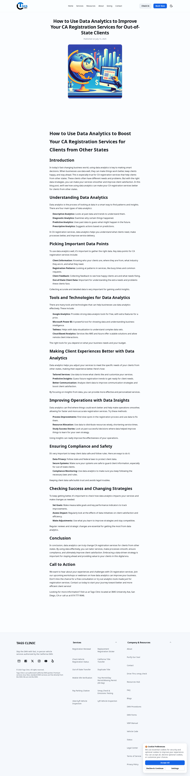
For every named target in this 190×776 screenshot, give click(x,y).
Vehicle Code (132, 731)
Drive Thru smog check (137, 673)
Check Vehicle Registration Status (80, 660)
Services (79, 6)
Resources (90, 6)
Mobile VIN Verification (82, 678)
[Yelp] (52, 661)
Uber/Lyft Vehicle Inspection (79, 702)
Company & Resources (138, 642)
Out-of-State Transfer (81, 669)
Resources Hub (133, 682)
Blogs (129, 698)
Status (129, 739)
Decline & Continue (154, 768)
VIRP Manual (132, 723)
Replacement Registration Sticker (106, 650)
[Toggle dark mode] (171, 6)
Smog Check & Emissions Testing (105, 691)
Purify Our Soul (133, 657)
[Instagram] (39, 661)
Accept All (165, 762)
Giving (109, 6)
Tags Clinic (95, 591)
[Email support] (19, 661)
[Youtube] (45, 661)
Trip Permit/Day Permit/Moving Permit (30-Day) (107, 680)
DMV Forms (132, 715)
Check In (145, 6)
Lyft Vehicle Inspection (107, 701)
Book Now (160, 6)
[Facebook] (25, 661)
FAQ (128, 690)
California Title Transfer (104, 660)
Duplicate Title (104, 669)
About (101, 6)
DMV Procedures (134, 706)
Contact (118, 6)
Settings (175, 768)
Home (70, 6)
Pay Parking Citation (81, 690)
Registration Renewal (81, 649)
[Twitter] (32, 661)
